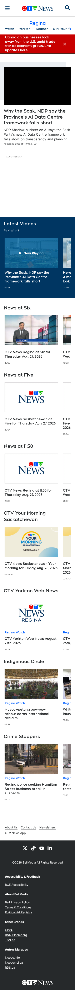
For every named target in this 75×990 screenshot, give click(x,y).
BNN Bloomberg (16, 935)
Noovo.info (12, 957)
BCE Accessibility (16, 884)
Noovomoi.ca (14, 962)
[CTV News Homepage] (37, 8)
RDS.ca (10, 967)
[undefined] (31, 263)
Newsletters (47, 827)
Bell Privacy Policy (17, 902)
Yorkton (24, 29)
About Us (11, 827)
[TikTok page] (33, 847)
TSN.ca (10, 940)
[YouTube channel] (41, 847)
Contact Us (28, 827)
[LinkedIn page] (50, 847)
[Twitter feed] (25, 847)
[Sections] (7, 8)
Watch (9, 29)
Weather (41, 29)
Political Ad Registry (18, 912)
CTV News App (15, 833)
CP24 (8, 930)
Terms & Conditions (18, 907)
